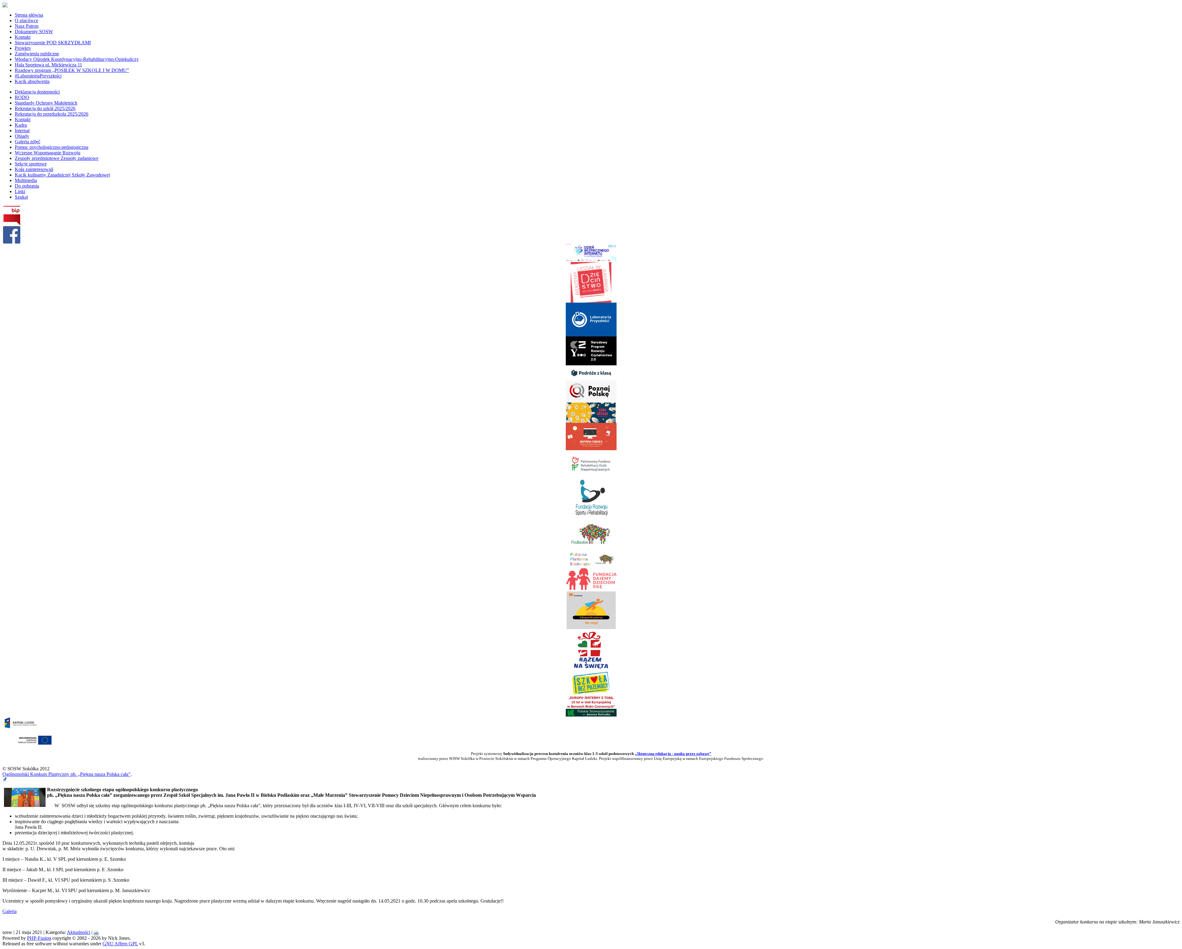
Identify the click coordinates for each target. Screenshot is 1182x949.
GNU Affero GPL (120, 943)
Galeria (9, 911)
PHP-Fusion (39, 938)
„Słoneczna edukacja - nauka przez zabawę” (673, 753)
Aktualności (78, 932)
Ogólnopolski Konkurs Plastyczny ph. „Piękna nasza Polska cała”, (67, 774)
